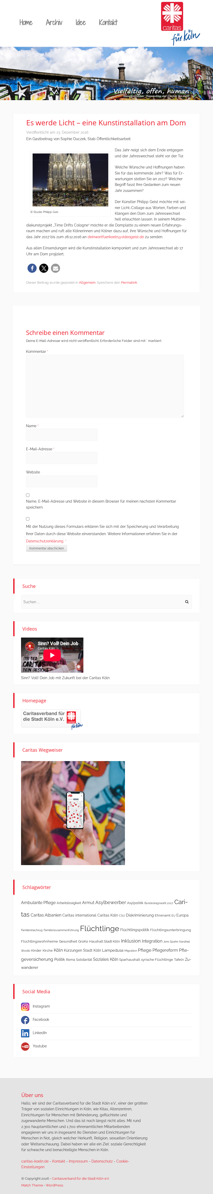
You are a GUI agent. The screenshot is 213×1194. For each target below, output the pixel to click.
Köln (58, 950)
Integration (152, 941)
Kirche (48, 950)
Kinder (36, 950)
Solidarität (84, 960)
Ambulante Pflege (38, 902)
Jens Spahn (170, 941)
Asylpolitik (135, 903)
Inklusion (131, 941)
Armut (88, 902)
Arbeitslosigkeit (69, 903)
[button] (32, 268)
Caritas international (79, 915)
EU (173, 915)
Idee (81, 22)
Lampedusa (112, 950)
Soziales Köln (105, 959)
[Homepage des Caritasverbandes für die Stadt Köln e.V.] (52, 719)
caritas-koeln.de (35, 1161)
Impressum (78, 1161)
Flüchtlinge (99, 928)
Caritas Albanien (46, 915)
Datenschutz (102, 1161)
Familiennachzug (32, 930)
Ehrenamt (162, 915)
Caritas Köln (107, 915)
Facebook (41, 1019)
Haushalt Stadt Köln (104, 941)
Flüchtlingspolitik (134, 930)
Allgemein (87, 282)
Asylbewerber (110, 902)
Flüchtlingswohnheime (39, 941)
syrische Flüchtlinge (157, 960)
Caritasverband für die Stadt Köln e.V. (80, 1178)
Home (26, 22)
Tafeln (179, 960)
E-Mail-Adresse (40, 449)
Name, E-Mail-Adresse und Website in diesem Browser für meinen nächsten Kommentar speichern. (101, 504)
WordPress (54, 1185)
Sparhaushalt (129, 960)
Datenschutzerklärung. (45, 541)
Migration (130, 950)
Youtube (40, 1046)
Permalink (129, 282)
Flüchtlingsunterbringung (170, 930)
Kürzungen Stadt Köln (82, 950)
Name (32, 426)
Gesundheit (68, 941)
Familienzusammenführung (61, 930)
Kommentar (37, 351)
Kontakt (108, 22)
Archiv (54, 22)
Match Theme (32, 1185)
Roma (70, 960)
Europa (182, 915)
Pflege (144, 950)
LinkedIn (40, 1033)
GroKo (83, 941)
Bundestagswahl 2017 (158, 903)
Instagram (41, 1006)
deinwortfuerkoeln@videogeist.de (116, 237)
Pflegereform (165, 950)
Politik (59, 959)
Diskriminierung (140, 915)
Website (33, 472)
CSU (122, 915)
